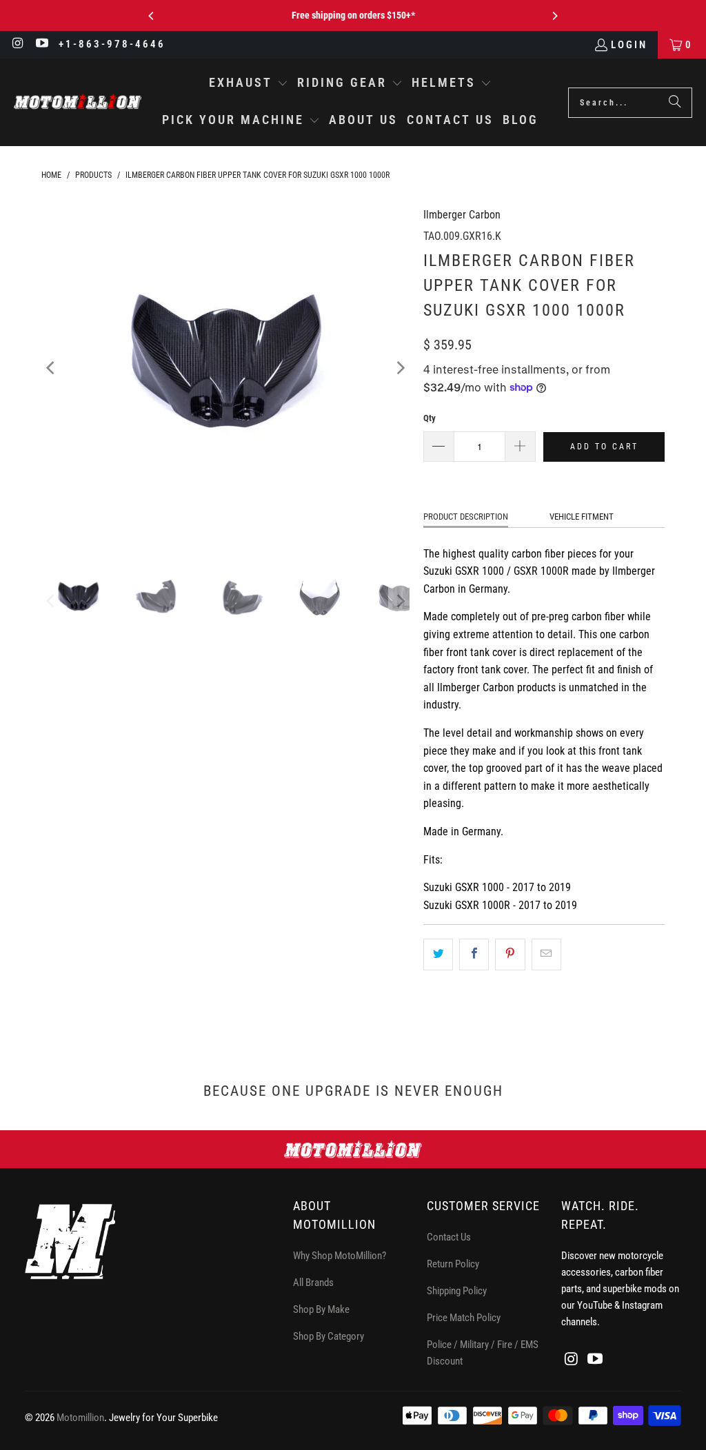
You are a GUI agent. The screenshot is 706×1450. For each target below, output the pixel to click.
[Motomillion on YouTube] (41, 45)
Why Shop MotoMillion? (339, 1255)
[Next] (554, 16)
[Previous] (152, 16)
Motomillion (80, 1417)
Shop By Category (328, 1336)
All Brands (313, 1282)
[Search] (675, 103)
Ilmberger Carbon (462, 214)
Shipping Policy (457, 1291)
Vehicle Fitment (581, 516)
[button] (248, 84)
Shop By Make (321, 1309)
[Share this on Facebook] (474, 954)
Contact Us (449, 1237)
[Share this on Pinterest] (510, 954)
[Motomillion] (77, 102)
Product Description (465, 516)
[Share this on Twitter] (438, 954)
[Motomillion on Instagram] (17, 45)
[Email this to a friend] (546, 954)
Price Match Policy (464, 1317)
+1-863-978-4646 (112, 44)
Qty (429, 418)
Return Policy (453, 1264)
